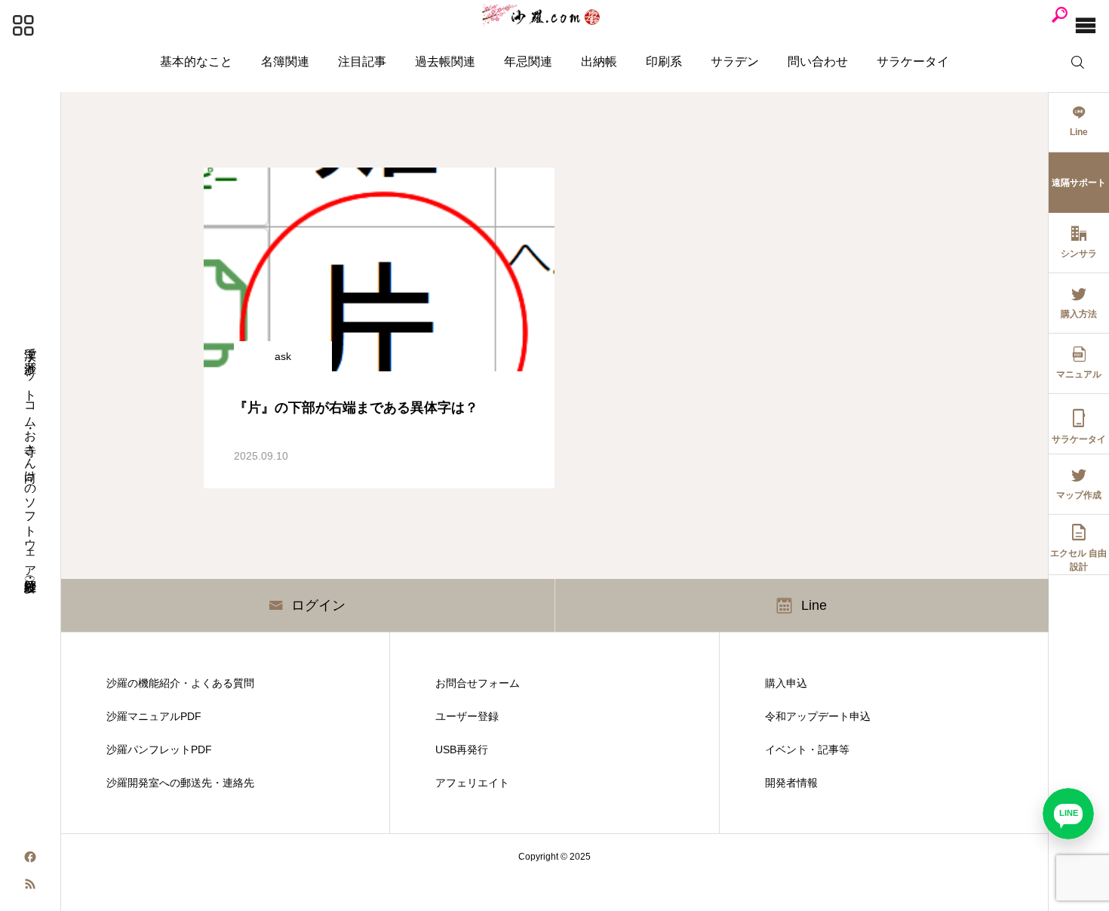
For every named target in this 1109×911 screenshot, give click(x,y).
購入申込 (786, 683)
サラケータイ (913, 61)
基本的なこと (196, 61)
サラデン (735, 61)
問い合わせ (818, 61)
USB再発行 (461, 749)
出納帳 (599, 61)
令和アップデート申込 (818, 716)
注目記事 (362, 61)
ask (283, 356)
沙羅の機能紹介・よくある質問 (180, 683)
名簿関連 (285, 61)
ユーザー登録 (467, 716)
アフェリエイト (472, 782)
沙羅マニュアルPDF (153, 716)
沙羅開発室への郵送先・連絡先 (180, 782)
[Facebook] (30, 856)
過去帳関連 (445, 61)
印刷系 (664, 61)
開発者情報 (791, 782)
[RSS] (30, 882)
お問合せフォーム (477, 683)
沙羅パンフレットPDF (159, 749)
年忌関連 (528, 61)
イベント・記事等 (807, 749)
